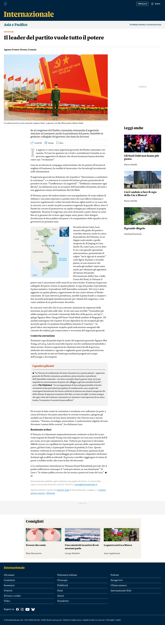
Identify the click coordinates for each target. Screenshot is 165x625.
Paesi (60, 591)
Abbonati (50, 493)
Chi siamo (9, 575)
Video (7, 601)
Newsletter (63, 601)
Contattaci (9, 580)
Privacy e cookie (12, 596)
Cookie (118, 620)
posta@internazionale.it (86, 485)
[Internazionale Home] (15, 567)
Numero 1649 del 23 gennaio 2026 (145, 25)
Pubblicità (62, 585)
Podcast (115, 575)
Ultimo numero (119, 585)
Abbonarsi (142, 4)
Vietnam (9, 32)
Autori (60, 596)
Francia (32, 50)
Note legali (110, 620)
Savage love (117, 580)
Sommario (9, 585)
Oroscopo (62, 580)
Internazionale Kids (121, 591)
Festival (8, 591)
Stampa (51, 143)
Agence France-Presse (15, 50)
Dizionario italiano (67, 575)
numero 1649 (63, 490)
